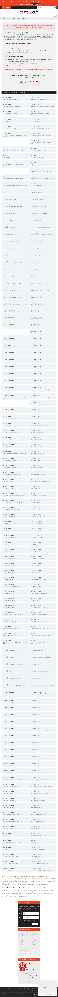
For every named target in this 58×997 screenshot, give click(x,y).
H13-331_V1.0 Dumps (8, 465)
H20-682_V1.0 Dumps (8, 868)
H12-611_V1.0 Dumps (36, 486)
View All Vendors (29, 953)
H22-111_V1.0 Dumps (8, 812)
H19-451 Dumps (7, 104)
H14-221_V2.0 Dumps (36, 612)
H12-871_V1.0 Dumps (8, 324)
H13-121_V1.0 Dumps (36, 338)
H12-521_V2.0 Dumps (36, 549)
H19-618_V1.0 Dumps (8, 735)
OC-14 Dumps (34, 177)
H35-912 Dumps (7, 133)
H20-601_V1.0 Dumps (36, 763)
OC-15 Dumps (6, 233)
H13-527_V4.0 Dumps (36, 465)
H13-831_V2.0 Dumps (8, 493)
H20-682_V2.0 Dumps (8, 570)
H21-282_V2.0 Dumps (8, 791)
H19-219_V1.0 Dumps (8, 633)
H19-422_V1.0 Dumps (8, 677)
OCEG (33, 947)
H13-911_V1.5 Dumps (36, 261)
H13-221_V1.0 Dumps (8, 458)
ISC (33, 935)
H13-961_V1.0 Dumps (36, 556)
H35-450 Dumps (7, 126)
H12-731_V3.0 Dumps (8, 605)
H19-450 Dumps (35, 97)
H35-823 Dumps (35, 493)
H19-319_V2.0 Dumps (36, 633)
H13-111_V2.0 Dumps (36, 591)
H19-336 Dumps (7, 437)
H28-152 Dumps (7, 275)
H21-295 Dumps (35, 198)
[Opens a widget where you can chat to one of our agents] (47, 988)
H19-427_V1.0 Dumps (36, 684)
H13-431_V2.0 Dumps (36, 409)
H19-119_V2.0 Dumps (36, 626)
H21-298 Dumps (35, 212)
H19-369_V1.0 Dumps (8, 366)
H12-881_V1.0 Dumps (36, 282)
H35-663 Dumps (7, 451)
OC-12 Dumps (6, 177)
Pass (20, 917)
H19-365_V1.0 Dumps (8, 352)
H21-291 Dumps (35, 205)
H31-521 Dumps (35, 111)
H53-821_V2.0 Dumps (8, 282)
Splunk (33, 942)
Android (34, 933)
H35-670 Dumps (7, 254)
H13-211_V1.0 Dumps (36, 451)
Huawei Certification (16, 18)
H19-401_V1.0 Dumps (8, 640)
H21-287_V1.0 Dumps (36, 798)
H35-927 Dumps (7, 303)
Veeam (22, 940)
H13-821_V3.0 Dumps (8, 861)
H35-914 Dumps (35, 140)
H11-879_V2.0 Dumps (8, 854)
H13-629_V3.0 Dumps (36, 598)
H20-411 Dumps (35, 268)
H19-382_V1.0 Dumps (36, 380)
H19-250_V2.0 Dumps (36, 521)
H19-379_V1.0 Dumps (36, 528)
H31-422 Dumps (35, 219)
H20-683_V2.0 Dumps (36, 570)
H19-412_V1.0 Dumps (36, 847)
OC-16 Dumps (34, 233)
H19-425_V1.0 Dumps (8, 684)
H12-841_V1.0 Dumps (36, 387)
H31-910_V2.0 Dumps (36, 577)
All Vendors (26, 988)
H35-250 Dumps (7, 119)
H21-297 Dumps (7, 247)
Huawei (8, 18)
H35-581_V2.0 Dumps (8, 486)
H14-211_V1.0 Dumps (36, 423)
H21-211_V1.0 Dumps (8, 777)
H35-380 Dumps (35, 119)
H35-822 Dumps (7, 423)
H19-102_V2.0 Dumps (8, 626)
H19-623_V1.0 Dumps (36, 742)
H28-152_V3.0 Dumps (8, 577)
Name (20, 913)
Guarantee (34, 988)
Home (4, 18)
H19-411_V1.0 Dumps (36, 649)
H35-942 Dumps (35, 156)
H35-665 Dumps (35, 535)
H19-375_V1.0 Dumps (36, 373)
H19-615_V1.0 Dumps (36, 721)
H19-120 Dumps (7, 163)
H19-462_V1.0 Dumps (36, 707)
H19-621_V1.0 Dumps (36, 735)
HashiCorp (23, 947)
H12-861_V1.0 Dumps (36, 395)
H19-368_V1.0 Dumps (36, 359)
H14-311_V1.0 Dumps (36, 458)
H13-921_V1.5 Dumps (36, 317)
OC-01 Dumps (6, 156)
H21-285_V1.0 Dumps (8, 798)
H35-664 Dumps (7, 619)
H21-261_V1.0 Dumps (8, 784)
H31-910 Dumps (7, 289)
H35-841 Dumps (35, 149)
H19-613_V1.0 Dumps (36, 714)
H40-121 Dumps (7, 847)
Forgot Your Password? (29, 920)
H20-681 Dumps (35, 104)
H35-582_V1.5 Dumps (36, 500)
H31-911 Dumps (35, 289)
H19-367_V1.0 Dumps (8, 359)
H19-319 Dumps (7, 416)
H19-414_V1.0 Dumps (8, 656)
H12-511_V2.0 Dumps (8, 549)
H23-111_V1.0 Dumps (36, 819)
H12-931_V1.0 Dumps (36, 402)
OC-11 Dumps (34, 170)
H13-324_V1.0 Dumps (36, 345)
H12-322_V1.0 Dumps (8, 444)
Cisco (22, 935)
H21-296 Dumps (7, 212)
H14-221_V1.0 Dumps (8, 430)
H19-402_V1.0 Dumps (36, 640)
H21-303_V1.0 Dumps (36, 805)
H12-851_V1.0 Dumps (8, 395)
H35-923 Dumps (35, 191)
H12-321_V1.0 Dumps (36, 437)
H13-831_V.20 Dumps (36, 868)
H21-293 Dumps (35, 240)
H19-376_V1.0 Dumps (8, 380)
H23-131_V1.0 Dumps (36, 826)
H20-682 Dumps (35, 324)
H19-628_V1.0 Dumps (36, 756)
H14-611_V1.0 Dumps (8, 472)
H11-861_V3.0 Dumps (8, 591)
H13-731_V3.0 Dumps (36, 605)
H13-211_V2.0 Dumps (8, 598)
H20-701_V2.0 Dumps (36, 770)
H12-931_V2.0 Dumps (8, 556)
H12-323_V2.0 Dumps (36, 542)
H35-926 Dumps (35, 296)
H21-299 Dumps (7, 205)
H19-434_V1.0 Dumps (8, 700)
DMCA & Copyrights (29, 990)
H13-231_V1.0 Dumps (8, 409)
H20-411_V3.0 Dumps (36, 563)
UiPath (33, 944)
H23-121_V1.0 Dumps (8, 826)
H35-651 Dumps (35, 310)
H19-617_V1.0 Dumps (36, 728)
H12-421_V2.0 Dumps (36, 303)
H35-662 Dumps (35, 430)
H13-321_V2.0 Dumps (8, 317)
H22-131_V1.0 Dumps (8, 819)
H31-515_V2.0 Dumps (8, 479)
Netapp (22, 942)
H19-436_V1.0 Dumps (36, 700)
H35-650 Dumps (35, 247)
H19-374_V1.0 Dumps (8, 373)
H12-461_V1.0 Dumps (8, 310)
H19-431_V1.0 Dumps (36, 692)
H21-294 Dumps (7, 198)
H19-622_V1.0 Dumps (8, 742)
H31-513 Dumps (35, 184)
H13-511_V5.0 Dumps (36, 854)
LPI (33, 938)
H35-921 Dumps (35, 163)
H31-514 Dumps (35, 275)
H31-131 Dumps (7, 542)
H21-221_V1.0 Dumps (36, 777)
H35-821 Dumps (35, 416)
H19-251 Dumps (7, 97)
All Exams (20, 988)
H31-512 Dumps (7, 111)
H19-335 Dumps (7, 528)
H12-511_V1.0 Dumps (8, 338)
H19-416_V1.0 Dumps (36, 656)
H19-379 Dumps (7, 268)
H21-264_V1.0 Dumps (36, 784)
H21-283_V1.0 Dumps (36, 791)
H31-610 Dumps (35, 479)
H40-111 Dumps (35, 840)
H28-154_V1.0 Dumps (8, 507)
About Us (14, 988)
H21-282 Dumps (35, 507)
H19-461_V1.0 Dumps (8, 707)
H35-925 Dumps (7, 296)
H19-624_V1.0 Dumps (8, 749)
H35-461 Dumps (7, 191)
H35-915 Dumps (7, 149)
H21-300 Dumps (35, 472)
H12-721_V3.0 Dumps (36, 444)
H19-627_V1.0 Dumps (8, 756)
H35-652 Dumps (35, 584)
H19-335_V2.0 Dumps (36, 861)
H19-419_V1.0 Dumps (8, 670)
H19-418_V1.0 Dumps (36, 663)
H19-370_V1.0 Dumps (36, 366)
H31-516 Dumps (7, 345)
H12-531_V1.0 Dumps (8, 514)
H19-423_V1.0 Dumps (36, 677)
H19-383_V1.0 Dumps (8, 535)
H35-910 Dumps (35, 126)
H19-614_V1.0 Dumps (8, 721)
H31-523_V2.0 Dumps (8, 500)
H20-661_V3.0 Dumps (8, 770)
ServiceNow (23, 944)
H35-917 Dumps (7, 184)
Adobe (22, 933)
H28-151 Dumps (35, 254)
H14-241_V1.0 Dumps (36, 514)
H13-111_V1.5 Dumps (8, 261)
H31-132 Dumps (7, 833)
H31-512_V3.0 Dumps (36, 833)
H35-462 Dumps (7, 219)
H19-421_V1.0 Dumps (36, 670)
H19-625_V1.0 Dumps (36, 749)
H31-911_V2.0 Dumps (8, 584)
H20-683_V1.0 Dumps (8, 387)
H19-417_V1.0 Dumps (8, 663)
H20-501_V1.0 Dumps (8, 763)
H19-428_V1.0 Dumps (8, 692)
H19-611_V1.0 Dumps (8, 714)
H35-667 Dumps (35, 619)
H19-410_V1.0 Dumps (8, 649)
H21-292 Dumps (7, 240)
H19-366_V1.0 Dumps (36, 352)
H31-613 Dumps (7, 840)
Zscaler (22, 949)
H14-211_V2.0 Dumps (8, 612)
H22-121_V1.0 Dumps (36, 812)
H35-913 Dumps (35, 133)
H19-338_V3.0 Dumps (8, 563)
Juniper (22, 938)
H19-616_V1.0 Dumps (8, 728)
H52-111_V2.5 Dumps (36, 331)
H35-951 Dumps (35, 226)
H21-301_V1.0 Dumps (8, 805)
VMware (34, 940)
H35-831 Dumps (7, 521)
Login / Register (6, 7)
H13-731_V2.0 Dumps (8, 226)
